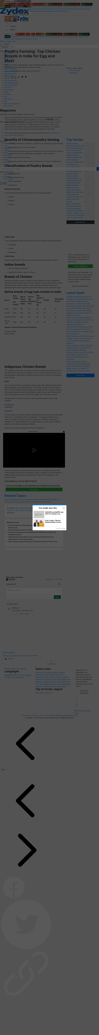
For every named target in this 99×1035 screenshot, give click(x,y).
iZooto (63, 528)
